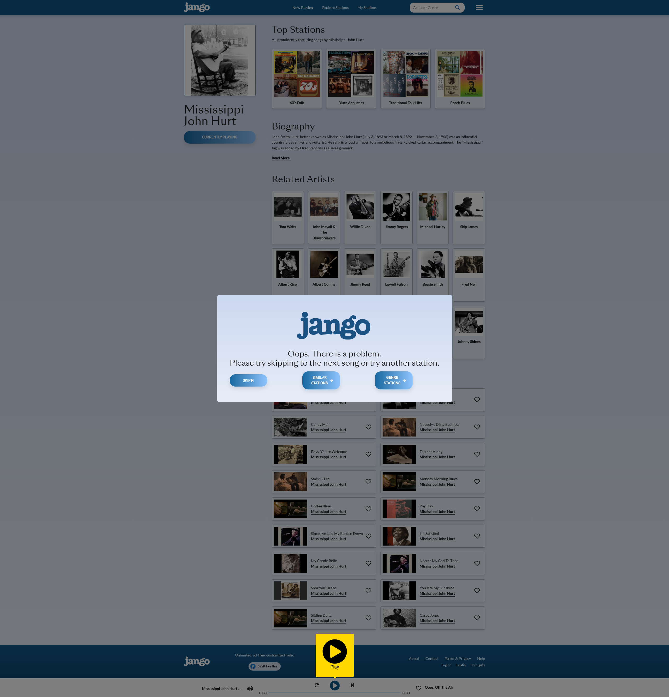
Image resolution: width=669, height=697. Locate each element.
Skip (247, 380)
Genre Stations (392, 380)
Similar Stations (319, 380)
